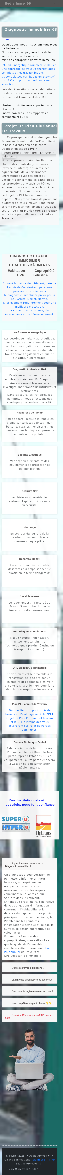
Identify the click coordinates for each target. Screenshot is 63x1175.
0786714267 (30, 1168)
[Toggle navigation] (56, 3)
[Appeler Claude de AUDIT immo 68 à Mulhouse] (18, 3)
